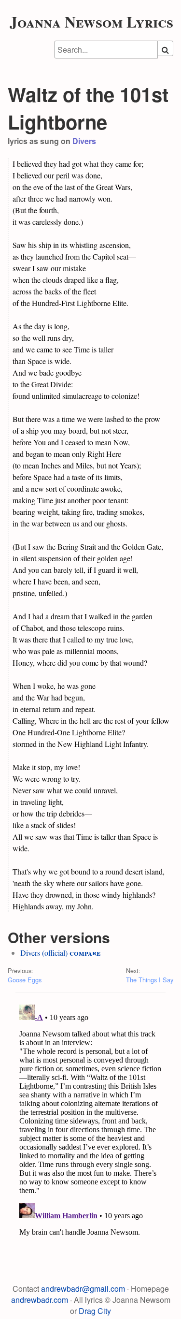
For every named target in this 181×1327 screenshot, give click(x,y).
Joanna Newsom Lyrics (91, 21)
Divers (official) (44, 953)
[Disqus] (90, 1121)
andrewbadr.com (39, 1299)
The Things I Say (149, 979)
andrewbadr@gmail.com (83, 1288)
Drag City (95, 1310)
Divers (84, 140)
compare (85, 952)
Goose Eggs (25, 979)
